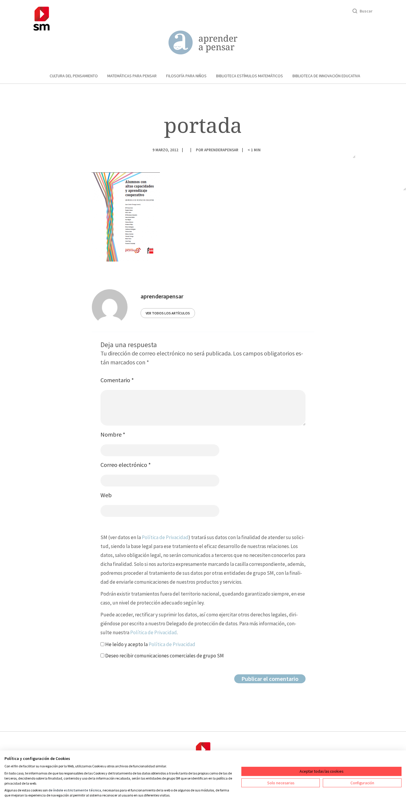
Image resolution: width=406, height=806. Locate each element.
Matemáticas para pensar (132, 75)
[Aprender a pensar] (203, 42)
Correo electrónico (125, 464)
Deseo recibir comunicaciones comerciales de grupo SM (164, 655)
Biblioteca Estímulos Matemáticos (249, 75)
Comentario (117, 380)
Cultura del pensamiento (74, 75)
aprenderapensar (221, 149)
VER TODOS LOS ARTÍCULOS (168, 313)
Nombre (112, 434)
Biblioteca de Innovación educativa (326, 75)
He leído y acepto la (149, 644)
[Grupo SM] (42, 17)
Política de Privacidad (165, 537)
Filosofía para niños (186, 75)
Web (106, 495)
